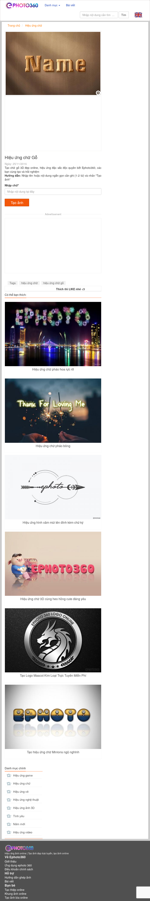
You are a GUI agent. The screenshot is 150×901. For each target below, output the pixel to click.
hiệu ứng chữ (29, 283)
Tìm (123, 15)
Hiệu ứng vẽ (20, 791)
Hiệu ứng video (22, 832)
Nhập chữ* (12, 185)
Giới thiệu (10, 861)
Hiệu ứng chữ (21, 783)
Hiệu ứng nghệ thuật (25, 799)
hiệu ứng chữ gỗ (53, 283)
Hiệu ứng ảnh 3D (23, 808)
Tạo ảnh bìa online (16, 897)
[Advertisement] (53, 123)
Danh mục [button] (51, 5)
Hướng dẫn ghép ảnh (18, 877)
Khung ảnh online (15, 894)
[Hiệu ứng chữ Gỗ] (53, 63)
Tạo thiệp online (14, 890)
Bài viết (70, 5)
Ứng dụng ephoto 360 (18, 865)
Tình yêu (18, 816)
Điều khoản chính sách (19, 869)
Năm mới (18, 824)
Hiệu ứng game (22, 775)
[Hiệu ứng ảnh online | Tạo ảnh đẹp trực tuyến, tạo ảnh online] (22, 5)
